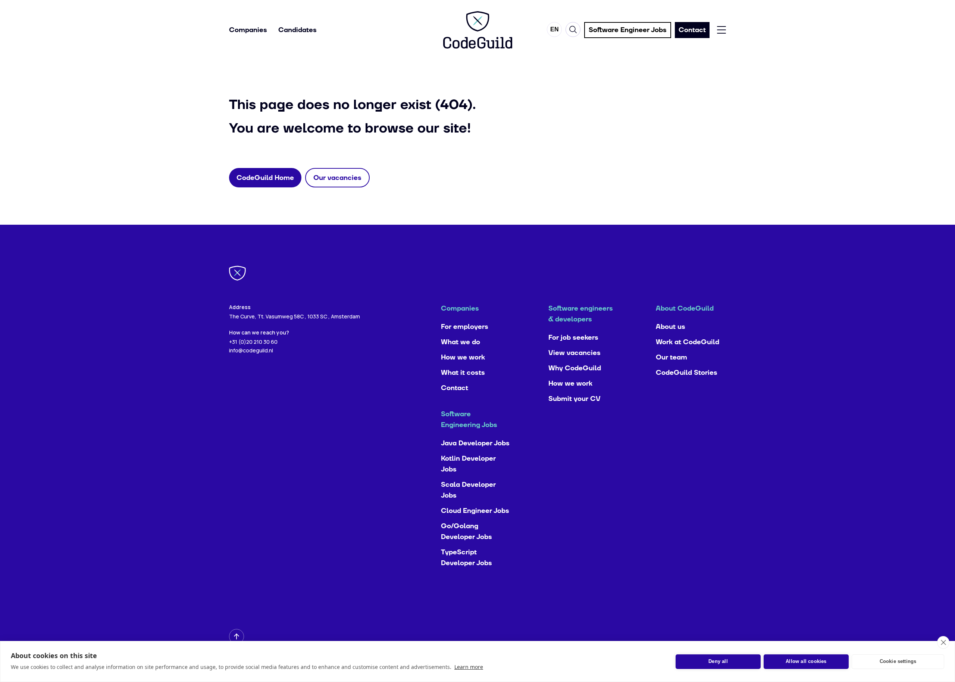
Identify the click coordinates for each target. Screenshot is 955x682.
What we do (460, 342)
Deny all (718, 661)
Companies (248, 30)
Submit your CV (574, 399)
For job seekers (573, 337)
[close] (943, 642)
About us (670, 326)
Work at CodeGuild (687, 342)
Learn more (468, 666)
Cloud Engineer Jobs (475, 511)
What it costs (463, 372)
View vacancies (574, 353)
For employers (464, 326)
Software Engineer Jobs (628, 30)
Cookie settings (898, 661)
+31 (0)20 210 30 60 (253, 341)
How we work (463, 357)
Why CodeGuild (574, 368)
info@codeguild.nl (251, 350)
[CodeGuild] (477, 30)
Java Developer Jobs (475, 443)
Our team (671, 357)
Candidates (297, 30)
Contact (454, 388)
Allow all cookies (806, 661)
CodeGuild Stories (686, 372)
